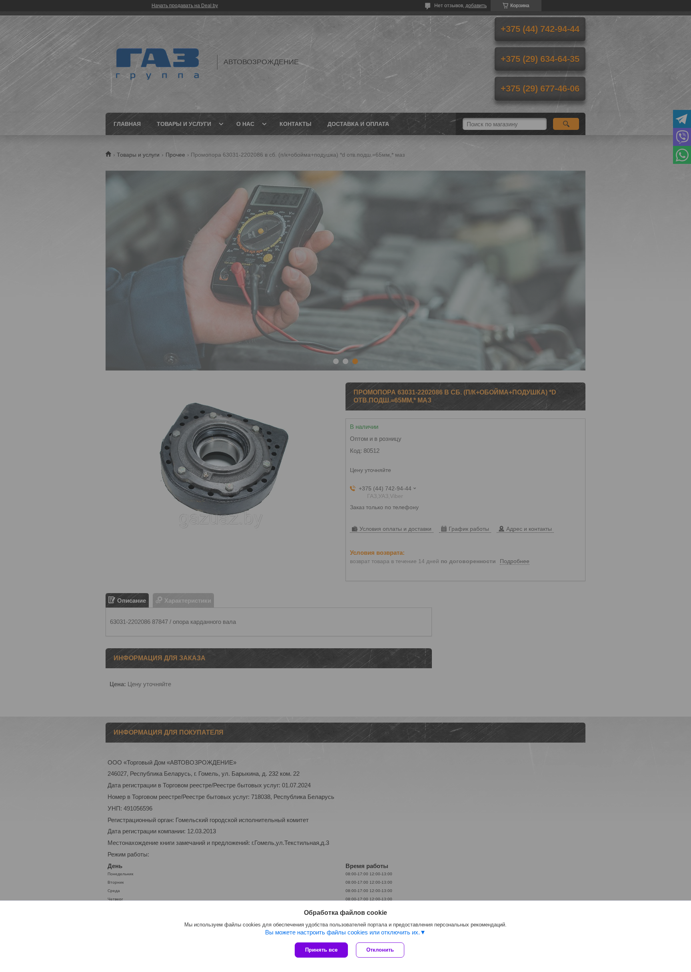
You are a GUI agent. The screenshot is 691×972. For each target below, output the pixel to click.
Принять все (321, 950)
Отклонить (380, 950)
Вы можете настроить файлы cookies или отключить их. (342, 932)
